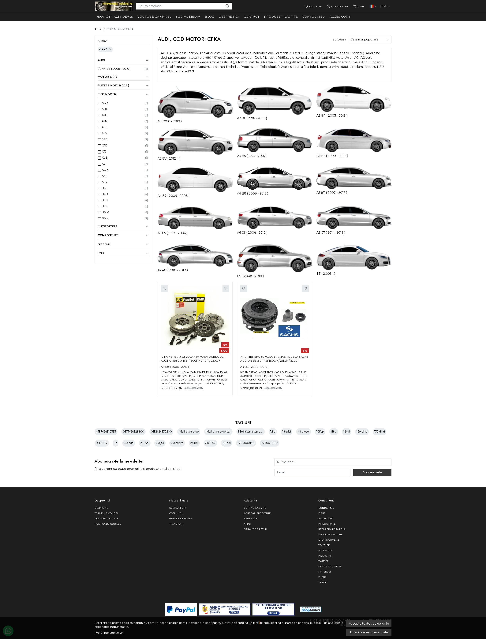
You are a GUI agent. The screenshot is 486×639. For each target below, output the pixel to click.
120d (346, 431)
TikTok (322, 582)
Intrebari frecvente (257, 513)
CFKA (103, 49)
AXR (104, 176)
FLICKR (322, 577)
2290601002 (269, 443)
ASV (104, 133)
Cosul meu (176, 513)
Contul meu (313, 16)
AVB (104, 157)
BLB (105, 200)
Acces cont (340, 16)
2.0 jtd (160, 443)
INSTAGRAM (325, 555)
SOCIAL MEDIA (188, 16)
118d (334, 431)
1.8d (272, 431)
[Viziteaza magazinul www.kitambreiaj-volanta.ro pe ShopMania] (310, 609)
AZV (104, 182)
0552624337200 (161, 431)
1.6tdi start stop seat (251, 431)
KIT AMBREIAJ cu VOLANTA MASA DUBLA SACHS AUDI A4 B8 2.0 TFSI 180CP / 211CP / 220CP (274, 358)
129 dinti (362, 431)
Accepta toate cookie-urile (369, 623)
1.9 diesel (303, 431)
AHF (105, 109)
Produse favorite (281, 16)
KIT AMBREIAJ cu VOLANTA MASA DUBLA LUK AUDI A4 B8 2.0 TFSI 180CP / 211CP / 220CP (193, 358)
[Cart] (358, 6)
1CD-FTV (101, 443)
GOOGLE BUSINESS (329, 566)
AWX (105, 170)
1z (115, 443)
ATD (104, 145)
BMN (105, 218)
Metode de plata (180, 518)
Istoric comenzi (328, 539)
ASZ (104, 139)
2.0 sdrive (177, 443)
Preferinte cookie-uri (109, 632)
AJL (104, 115)
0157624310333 (106, 431)
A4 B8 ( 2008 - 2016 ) (116, 68)
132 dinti (379, 431)
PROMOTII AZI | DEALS (114, 16)
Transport (176, 523)
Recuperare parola (332, 529)
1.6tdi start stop (189, 431)
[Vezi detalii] (164, 288)
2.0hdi (194, 443)
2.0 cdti (128, 443)
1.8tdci (286, 431)
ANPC (247, 523)
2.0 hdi (144, 443)
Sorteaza (339, 39)
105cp (320, 431)
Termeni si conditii (106, 513)
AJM (105, 121)
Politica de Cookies (108, 523)
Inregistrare (327, 523)
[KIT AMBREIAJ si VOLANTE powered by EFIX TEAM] (114, 6)
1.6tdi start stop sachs (220, 431)
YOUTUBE (324, 545)
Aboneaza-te (372, 472)
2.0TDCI (210, 443)
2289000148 (246, 443)
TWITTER (323, 561)
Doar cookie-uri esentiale (369, 632)
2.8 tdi (226, 443)
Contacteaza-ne (255, 507)
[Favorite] (313, 6)
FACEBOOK (325, 550)
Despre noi (229, 16)
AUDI (98, 29)
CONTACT (252, 16)
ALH (105, 127)
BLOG (209, 16)
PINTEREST (324, 571)
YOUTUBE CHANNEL (154, 16)
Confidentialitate (106, 518)
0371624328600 (133, 431)
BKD (105, 194)
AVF (104, 163)
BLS (104, 206)
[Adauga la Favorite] (226, 288)
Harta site (250, 518)
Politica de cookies (261, 623)
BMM (105, 212)
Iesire (322, 513)
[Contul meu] (337, 6)
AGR (105, 103)
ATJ (104, 151)
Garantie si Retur (255, 529)
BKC (104, 188)
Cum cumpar (177, 507)
